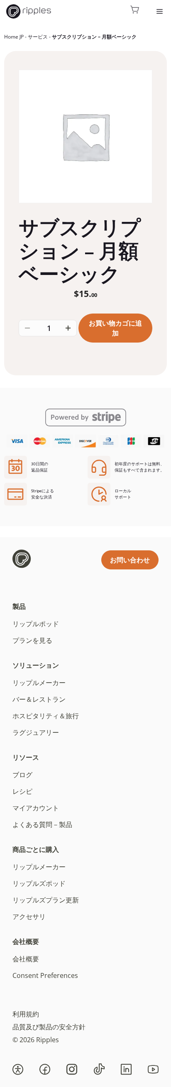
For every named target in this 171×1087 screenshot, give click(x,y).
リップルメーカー (39, 682)
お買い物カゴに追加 (115, 328)
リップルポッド (35, 623)
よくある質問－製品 (42, 824)
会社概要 (25, 941)
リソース (25, 757)
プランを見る (32, 640)
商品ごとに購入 (35, 849)
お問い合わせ (130, 559)
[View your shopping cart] (135, 11)
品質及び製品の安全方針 (49, 1026)
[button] (17, 1069)
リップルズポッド (39, 883)
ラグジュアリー (35, 732)
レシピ (22, 791)
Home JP (14, 36)
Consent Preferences (45, 975)
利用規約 (25, 1014)
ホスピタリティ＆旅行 (45, 715)
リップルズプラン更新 (45, 900)
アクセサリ (29, 916)
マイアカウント (35, 807)
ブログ (22, 774)
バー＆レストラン (39, 699)
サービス (38, 36)
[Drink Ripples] (28, 11)
